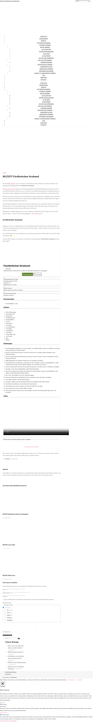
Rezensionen (43, 38)
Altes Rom (46, 54)
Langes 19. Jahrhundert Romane (44, 73)
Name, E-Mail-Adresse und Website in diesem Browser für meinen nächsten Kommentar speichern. (29, 599)
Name (5, 589)
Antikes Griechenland (46, 51)
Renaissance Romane (46, 69)
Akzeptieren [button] (79, 679)
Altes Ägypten (46, 49)
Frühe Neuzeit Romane (44, 64)
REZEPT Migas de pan (9, 575)
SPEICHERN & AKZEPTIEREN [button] (8, 721)
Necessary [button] (2, 702)
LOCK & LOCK (37, 213)
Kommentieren (6, 631)
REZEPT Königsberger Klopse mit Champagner (15, 514)
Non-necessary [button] (3, 712)
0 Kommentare (14, 458)
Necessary (4, 704)
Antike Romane (45, 47)
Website (5, 596)
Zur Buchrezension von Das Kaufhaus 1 (32, 446)
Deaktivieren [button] (71, 679)
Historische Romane (43, 43)
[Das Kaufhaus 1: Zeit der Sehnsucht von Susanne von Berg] (10, 482)
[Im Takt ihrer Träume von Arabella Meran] (5, 482)
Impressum (8, 674)
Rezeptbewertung (7, 603)
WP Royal (14, 677)
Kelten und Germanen (46, 58)
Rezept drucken (28, 274)
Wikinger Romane (46, 62)
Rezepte (43, 41)
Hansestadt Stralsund (10, 189)
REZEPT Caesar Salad (9, 544)
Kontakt (43, 79)
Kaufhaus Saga (14, 183)
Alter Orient (46, 56)
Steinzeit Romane (45, 45)
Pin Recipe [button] (38, 274)
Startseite (43, 36)
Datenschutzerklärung (10, 672)
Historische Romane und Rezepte (9, 1)
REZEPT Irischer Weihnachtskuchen (17, 662)
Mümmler (7, 458)
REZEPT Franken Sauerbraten (15, 652)
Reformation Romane (46, 71)
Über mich (43, 77)
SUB (43, 75)
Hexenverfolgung (46, 66)
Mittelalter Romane (45, 60)
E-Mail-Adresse (7, 593)
